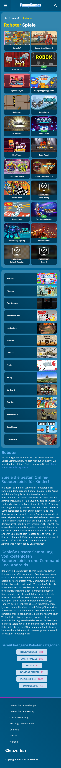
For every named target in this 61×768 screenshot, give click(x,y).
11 (37, 665)
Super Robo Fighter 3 (17, 467)
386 (41, 651)
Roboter (27, 18)
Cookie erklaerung (19, 717)
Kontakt (14, 735)
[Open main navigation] (5, 5)
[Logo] (30, 5)
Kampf (15, 18)
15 (41, 685)
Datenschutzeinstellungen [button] (23, 705)
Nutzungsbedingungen (22, 723)
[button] (55, 5)
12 (42, 672)
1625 (40, 678)
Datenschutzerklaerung (22, 711)
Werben (14, 741)
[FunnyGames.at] (5, 18)
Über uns (14, 729)
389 (41, 658)
